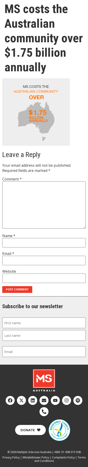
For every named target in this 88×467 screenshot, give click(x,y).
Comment (12, 179)
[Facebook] (10, 400)
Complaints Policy (63, 457)
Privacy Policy (11, 457)
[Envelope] (44, 400)
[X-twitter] (21, 400)
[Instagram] (66, 400)
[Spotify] (77, 400)
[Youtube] (55, 400)
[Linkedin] (32, 400)
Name (8, 236)
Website (9, 271)
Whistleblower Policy (36, 457)
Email (8, 253)
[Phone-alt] (44, 411)
